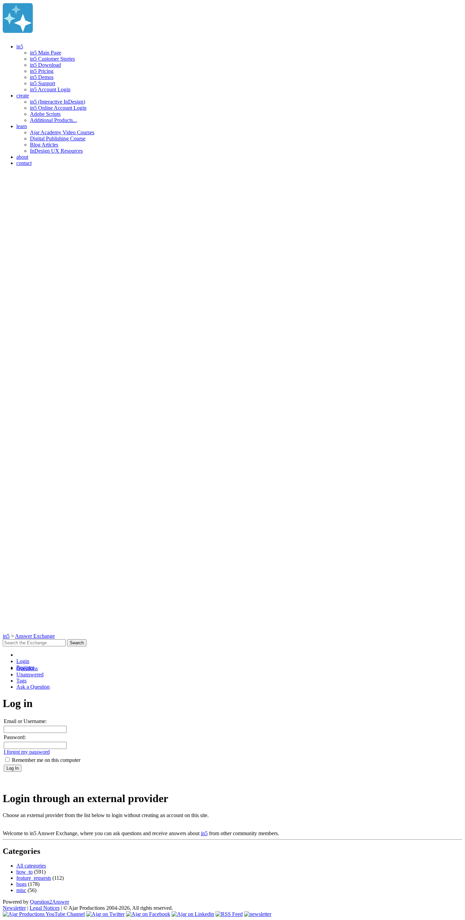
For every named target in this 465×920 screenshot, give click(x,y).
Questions (27, 668)
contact (24, 163)
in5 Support (42, 83)
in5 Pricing (41, 71)
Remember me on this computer (45, 760)
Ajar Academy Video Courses (62, 132)
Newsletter (14, 908)
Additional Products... (53, 120)
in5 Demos (41, 77)
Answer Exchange (35, 636)
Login (22, 661)
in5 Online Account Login (58, 108)
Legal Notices (45, 908)
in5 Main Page (45, 53)
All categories (31, 866)
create (22, 95)
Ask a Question (33, 687)
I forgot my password (27, 752)
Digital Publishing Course (57, 138)
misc (21, 890)
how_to (24, 872)
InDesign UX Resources (56, 151)
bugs (21, 884)
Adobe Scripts (45, 114)
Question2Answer (49, 902)
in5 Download (45, 65)
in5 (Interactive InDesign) (57, 102)
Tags (21, 681)
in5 (19, 46)
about (22, 157)
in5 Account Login (50, 89)
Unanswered (30, 674)
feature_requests (33, 878)
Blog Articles (44, 145)
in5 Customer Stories (52, 59)
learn (21, 126)
